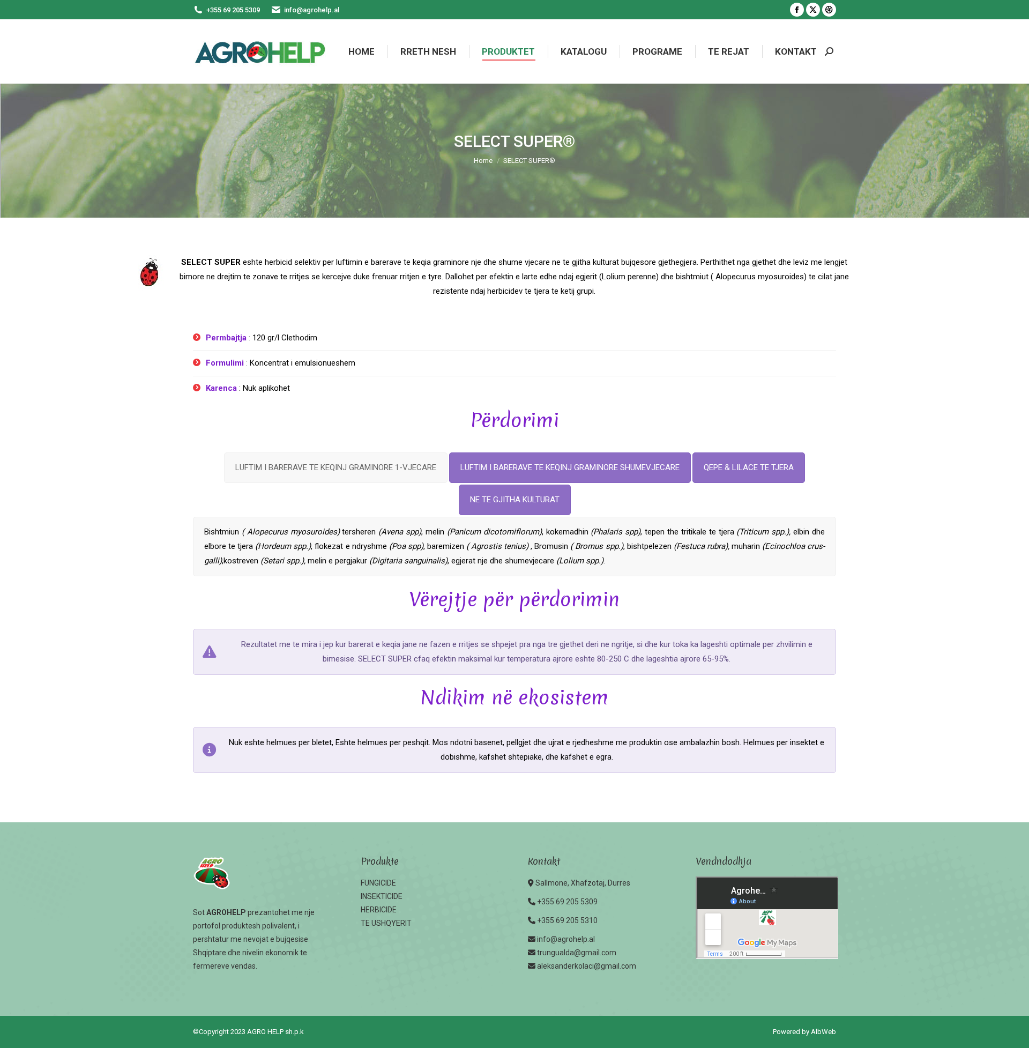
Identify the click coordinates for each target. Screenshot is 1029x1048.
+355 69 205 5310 (567, 920)
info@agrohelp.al (311, 10)
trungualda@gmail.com (576, 952)
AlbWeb (823, 1032)
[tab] (336, 467)
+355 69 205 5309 (233, 10)
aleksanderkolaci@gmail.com (586, 966)
